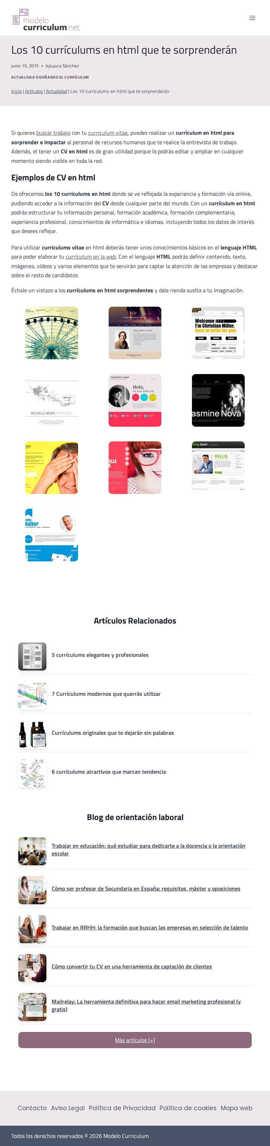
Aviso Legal (68, 1108)
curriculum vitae (108, 132)
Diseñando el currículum (62, 77)
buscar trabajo (53, 132)
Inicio (16, 91)
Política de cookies (188, 1108)
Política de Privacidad (122, 1108)
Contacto (32, 1108)
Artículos (34, 91)
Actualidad (23, 77)
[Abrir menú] (252, 17)
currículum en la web (91, 256)
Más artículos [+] (135, 1040)
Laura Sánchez (64, 65)
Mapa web (236, 1108)
